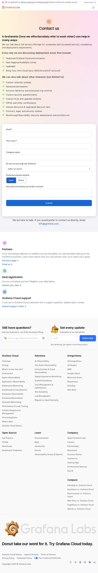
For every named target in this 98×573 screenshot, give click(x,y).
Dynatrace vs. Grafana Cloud (80, 489)
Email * (9, 129)
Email (11, 180)
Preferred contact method (17, 175)
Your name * (11, 141)
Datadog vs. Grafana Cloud (79, 485)
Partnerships (73, 446)
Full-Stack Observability (45, 365)
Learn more (88, 2)
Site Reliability (41, 392)
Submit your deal (10, 285)
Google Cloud (73, 373)
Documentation (42, 438)
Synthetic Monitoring (11, 402)
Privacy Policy (43, 2)
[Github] (85, 562)
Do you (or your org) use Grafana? (21, 164)
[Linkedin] (80, 562)
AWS (69, 369)
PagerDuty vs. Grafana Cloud (80, 505)
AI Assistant (7, 373)
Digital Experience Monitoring (48, 376)
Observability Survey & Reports (49, 454)
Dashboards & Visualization (14, 390)
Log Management (43, 396)
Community (40, 446)
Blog (37, 442)
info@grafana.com (49, 223)
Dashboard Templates (12, 450)
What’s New (7, 421)
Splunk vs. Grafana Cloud (78, 509)
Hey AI (70, 471)
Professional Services (77, 467)
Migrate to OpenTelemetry (46, 400)
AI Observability (42, 361)
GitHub (5, 442)
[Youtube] (89, 562)
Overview (6, 361)
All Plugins (72, 365)
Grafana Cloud (68, 543)
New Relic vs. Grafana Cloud (80, 501)
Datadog (71, 386)
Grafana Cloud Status (12, 426)
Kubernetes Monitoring (12, 386)
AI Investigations (9, 417)
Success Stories (74, 454)
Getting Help (73, 463)
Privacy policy (82, 344)
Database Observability (12, 394)
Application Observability (13, 382)
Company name (13, 152)
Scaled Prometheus (43, 380)
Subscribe (87, 338)
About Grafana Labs (76, 438)
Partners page (9, 260)
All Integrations (74, 361)
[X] (75, 562)
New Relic (71, 390)
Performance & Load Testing (15, 406)
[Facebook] (70, 562)
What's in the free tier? (12, 369)
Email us (6, 264)
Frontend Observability (12, 398)
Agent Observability (11, 377)
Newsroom (72, 450)
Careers (70, 442)
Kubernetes (72, 382)
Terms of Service (27, 2)
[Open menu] (93, 7)
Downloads (7, 446)
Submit (49, 203)
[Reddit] (94, 562)
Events (38, 450)
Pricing (5, 365)
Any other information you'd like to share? (24, 186)
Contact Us (72, 458)
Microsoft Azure (74, 377)
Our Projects (7, 438)
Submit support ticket (13, 306)
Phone (21, 180)
